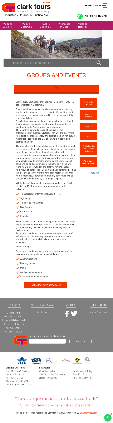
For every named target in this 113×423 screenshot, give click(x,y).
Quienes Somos (13, 312)
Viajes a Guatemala (26, 25)
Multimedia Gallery (88, 103)
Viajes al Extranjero (8, 25)
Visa (89, 136)
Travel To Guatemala (45, 25)
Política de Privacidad (13, 331)
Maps (88, 126)
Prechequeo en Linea (64, 25)
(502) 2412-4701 (21, 381)
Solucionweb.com (88, 412)
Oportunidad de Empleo (14, 324)
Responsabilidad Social (13, 316)
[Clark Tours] (33, 9)
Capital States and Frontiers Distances (89, 148)
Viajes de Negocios (82, 25)
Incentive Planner (89, 115)
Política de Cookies (13, 328)
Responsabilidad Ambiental (13, 320)
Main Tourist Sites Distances (88, 162)
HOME (88, 5)
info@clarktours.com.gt (21, 384)
